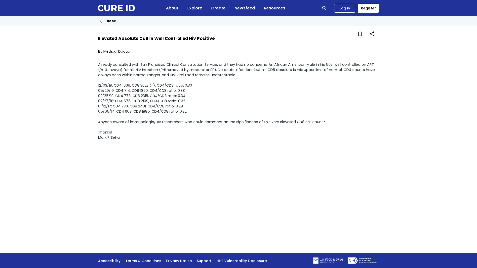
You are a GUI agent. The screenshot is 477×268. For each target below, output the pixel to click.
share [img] (372, 33)
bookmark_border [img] (360, 33)
